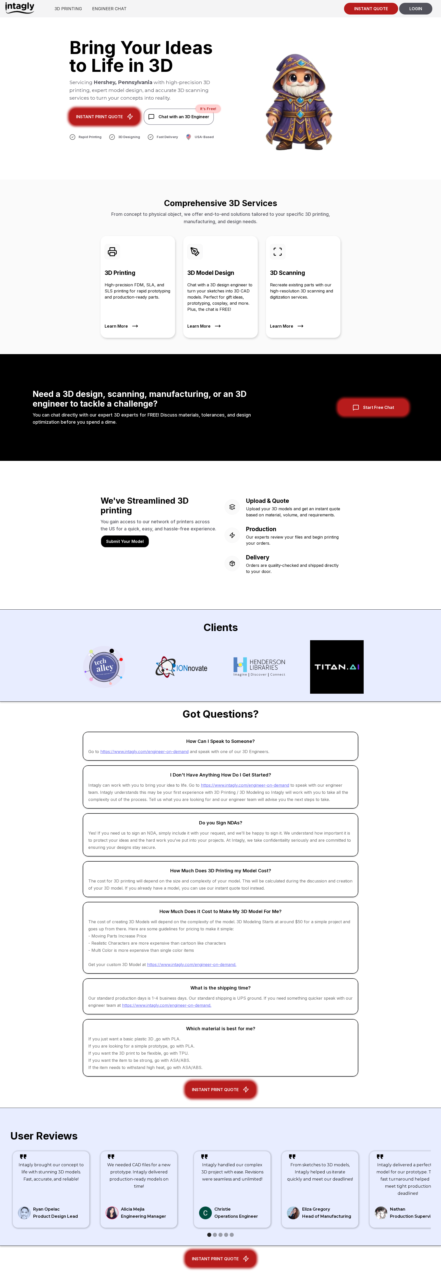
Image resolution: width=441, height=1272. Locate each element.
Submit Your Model (125, 541)
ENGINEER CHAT (109, 8)
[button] (209, 1235)
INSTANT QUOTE (371, 8)
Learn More (116, 326)
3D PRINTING (68, 8)
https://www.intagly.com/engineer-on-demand (144, 751)
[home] (19, 8)
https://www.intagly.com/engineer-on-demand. (191, 964)
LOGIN (415, 8)
